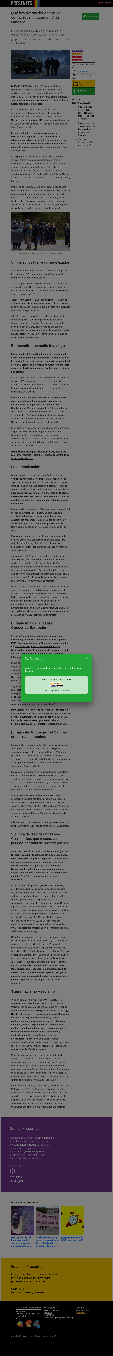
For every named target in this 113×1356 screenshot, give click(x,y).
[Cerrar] (87, 658)
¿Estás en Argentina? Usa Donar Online (56, 691)
